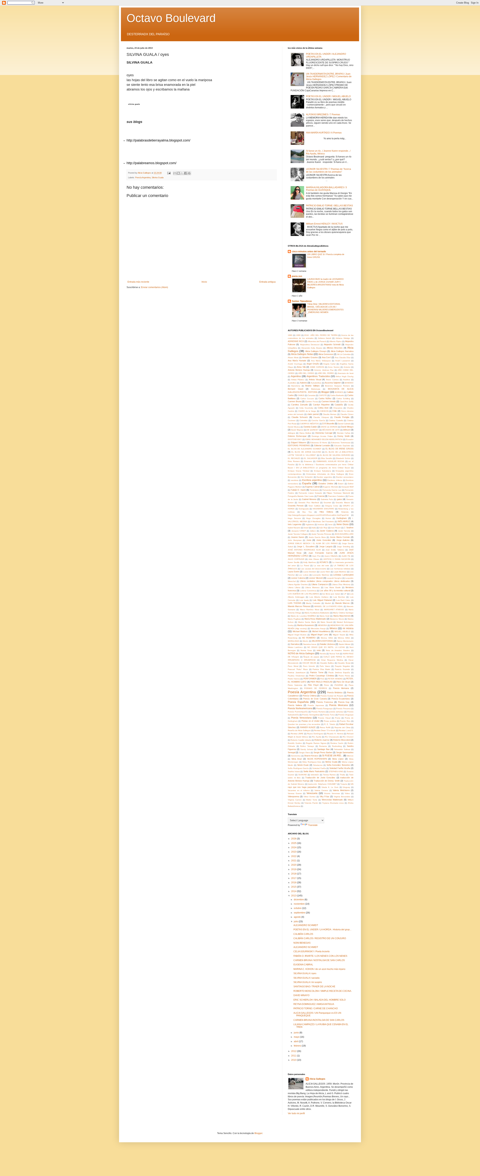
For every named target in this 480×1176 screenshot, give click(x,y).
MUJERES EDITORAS (322, 641)
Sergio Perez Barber (323, 752)
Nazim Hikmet (345, 644)
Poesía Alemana (341, 688)
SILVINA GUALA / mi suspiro (307, 982)
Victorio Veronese (332, 793)
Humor (328, 518)
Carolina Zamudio (299, 404)
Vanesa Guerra (295, 793)
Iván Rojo (323, 528)
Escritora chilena (334, 480)
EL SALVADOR (310, 458)
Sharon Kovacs (311, 756)
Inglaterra (310, 524)
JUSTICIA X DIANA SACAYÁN (336, 559)
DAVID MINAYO (301, 995)
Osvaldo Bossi (344, 663)
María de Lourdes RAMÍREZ (303, 616)
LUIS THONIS (294, 603)
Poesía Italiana (295, 705)
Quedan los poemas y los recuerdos (304, 724)
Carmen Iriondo (329, 401)
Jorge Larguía (325, 546)
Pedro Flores (344, 676)
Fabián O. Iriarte (298, 490)
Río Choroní (348, 737)
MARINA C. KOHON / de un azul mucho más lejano (319, 969)
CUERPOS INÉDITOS (309, 424)
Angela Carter (329, 364)
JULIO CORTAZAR (296, 559)
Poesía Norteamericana (300, 708)
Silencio (350, 756)
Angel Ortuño (313, 364)
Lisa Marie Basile (333, 587)
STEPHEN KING (336, 771)
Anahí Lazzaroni (342, 361)
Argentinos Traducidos (318, 376)
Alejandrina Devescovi (310, 345)
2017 (294, 878)
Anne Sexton (334, 367)
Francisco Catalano (336, 496)
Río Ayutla (316, 737)
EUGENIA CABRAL (303, 964)
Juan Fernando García (320, 553)
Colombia (303, 420)
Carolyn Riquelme (321, 404)
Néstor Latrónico (295, 647)
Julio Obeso (313, 559)
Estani (341, 484)
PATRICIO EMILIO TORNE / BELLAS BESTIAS (329, 205)
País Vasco (325, 666)
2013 (294, 895)
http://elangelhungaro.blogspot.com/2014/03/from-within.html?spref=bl (318, 515)
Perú (322, 679)
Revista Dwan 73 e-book (324, 730)
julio (296, 921)
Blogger (325, 392)
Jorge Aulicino (343, 540)
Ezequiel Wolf (347, 487)
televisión (315, 775)
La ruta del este (321, 565)
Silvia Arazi (296, 759)
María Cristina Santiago (343, 613)
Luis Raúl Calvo (343, 600)
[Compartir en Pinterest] (189, 173)
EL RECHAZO (294, 458)
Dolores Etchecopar (297, 436)
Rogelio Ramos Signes (316, 743)
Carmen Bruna (294, 401)
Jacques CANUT (298, 531)
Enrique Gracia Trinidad (298, 471)
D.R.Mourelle (328, 423)
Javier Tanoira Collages (298, 534)
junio (296, 1032)
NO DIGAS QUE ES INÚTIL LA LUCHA (326, 647)
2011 (294, 1055)
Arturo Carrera (332, 380)
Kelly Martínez (309, 562)
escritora (294, 480)
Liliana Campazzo (319, 584)
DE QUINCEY (313, 430)
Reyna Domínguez (315, 734)
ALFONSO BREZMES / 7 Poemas (323, 114)
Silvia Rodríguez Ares (311, 762)
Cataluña (339, 404)
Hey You (307, 512)
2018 (294, 873)
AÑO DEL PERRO (326, 373)
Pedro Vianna (294, 679)
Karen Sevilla (293, 562)
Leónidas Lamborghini (343, 575)
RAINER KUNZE (308, 727)
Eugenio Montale (330, 487)
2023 (294, 851)
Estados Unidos (326, 483)
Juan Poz (316, 556)
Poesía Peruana (343, 708)
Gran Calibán (315, 506)
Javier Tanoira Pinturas (321, 534)
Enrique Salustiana (322, 471)
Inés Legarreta (294, 524)
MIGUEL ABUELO (342, 631)
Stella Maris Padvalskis (314, 771)
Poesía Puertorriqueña (298, 712)
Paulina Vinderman (296, 676)
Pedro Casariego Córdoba (321, 675)
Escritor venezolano (344, 477)
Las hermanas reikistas (340, 569)
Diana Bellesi (305, 433)
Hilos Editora (326, 512)
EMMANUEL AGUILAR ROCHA (330, 461)
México (333, 628)
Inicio (204, 282)
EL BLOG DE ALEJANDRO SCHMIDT (304, 449)
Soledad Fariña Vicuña (339, 768)
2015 (294, 887)
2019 (294, 869)
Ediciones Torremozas (340, 443)
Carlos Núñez (325, 398)
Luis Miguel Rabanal (322, 600)
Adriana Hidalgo (343, 338)
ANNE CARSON (317, 367)
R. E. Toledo (329, 724)
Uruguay (346, 787)
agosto (297, 917)
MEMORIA (322, 625)
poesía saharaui (336, 712)
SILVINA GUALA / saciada (306, 978)
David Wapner (297, 430)
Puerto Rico (345, 721)
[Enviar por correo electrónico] (175, 173)
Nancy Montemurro (345, 641)
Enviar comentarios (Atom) (154, 287)
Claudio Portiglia (342, 417)
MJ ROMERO (309, 638)
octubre (298, 908)
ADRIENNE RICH (296, 341)
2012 (294, 1051)
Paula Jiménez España (339, 672)
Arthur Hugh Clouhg (344, 376)
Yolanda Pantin (311, 803)
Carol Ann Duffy (346, 401)
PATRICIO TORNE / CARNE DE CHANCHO (315, 1008)
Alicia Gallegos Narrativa (342, 351)
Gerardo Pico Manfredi (308, 503)
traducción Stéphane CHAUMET (322, 784)
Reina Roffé (325, 727)
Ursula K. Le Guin (330, 787)
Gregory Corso (331, 506)
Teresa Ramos (329, 775)
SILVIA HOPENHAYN (317, 759)
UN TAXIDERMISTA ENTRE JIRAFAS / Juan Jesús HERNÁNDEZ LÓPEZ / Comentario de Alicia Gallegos (329, 77)
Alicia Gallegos (317, 1079)
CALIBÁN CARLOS (303, 934)
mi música (348, 628)
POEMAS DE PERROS (315, 688)
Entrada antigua (267, 282)
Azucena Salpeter (333, 383)
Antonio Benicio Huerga (299, 370)
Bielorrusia (315, 389)
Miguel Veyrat (339, 635)
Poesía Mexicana (338, 705)
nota (319, 650)
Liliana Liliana (294, 587)
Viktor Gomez (310, 797)
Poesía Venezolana (301, 717)
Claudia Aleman (330, 414)
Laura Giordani (309, 572)
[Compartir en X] (182, 173)
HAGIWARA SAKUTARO (323, 509)
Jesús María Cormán (340, 537)
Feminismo (314, 490)
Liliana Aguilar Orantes (298, 584)
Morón (305, 641)
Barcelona (295, 386)
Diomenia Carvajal (323, 433)
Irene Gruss (343, 524)
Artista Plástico (297, 380)
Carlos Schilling (343, 398)
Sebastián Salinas (342, 749)
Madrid (328, 603)
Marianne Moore (337, 619)
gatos (339, 499)
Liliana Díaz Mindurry (341, 584)
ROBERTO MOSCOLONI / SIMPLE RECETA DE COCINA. (322, 991)
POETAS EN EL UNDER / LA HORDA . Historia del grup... (322, 929)
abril (296, 1041)
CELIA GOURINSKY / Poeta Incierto (311, 951)
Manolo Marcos (342, 603)
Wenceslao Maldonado (332, 800)
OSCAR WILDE (309, 663)
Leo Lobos (303, 575)
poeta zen (297, 276)
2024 (294, 847)
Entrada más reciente (138, 282)
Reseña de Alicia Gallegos (299, 730)
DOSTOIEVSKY (295, 439)
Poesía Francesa (324, 702)
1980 (290, 335)
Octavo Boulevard (171, 18)
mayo (297, 1037)
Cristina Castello (336, 420)
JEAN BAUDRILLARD (344, 534)
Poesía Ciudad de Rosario (332, 696)
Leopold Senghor (334, 578)
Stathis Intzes (294, 771)
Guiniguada (304, 509)
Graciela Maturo (343, 503)
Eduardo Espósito (342, 446)
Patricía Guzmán (342, 669)
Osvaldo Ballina (327, 663)
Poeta (337, 718)
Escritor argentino (324, 477)
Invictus (321, 524)
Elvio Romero (294, 461)
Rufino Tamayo (307, 746)
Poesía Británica (334, 692)
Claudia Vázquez (321, 417)
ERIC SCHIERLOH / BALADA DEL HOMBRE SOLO (319, 1000)
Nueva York (334, 654)
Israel (306, 528)
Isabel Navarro (294, 528)
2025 (294, 843)
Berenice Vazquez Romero (337, 386)
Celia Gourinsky (306, 408)
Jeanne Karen (297, 537)
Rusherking (337, 746)
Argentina (296, 376)
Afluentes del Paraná (317, 341)
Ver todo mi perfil (296, 1113)
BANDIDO (349, 383)
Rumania (323, 746)
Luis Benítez (339, 597)
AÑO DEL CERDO (306, 373)
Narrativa (295, 644)
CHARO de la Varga (307, 411)
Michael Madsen (300, 631)
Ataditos (346, 380)
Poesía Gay (344, 702)
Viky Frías (324, 796)
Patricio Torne (316, 672)
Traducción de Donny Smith (327, 781)
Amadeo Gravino (310, 357)
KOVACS (324, 562)
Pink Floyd (313, 685)
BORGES (339, 392)
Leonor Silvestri (316, 578)
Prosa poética (330, 721)
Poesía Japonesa (316, 705)
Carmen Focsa (311, 401)
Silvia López (338, 759)
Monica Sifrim (327, 638)
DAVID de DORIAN (329, 427)
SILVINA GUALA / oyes (304, 973)
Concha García (318, 420)
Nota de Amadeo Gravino (338, 650)
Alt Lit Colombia (344, 354)
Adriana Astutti (324, 338)
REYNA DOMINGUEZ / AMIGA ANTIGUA (313, 1004)
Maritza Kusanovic (305, 625)
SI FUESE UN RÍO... (332, 755)
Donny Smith (343, 436)
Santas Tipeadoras (302, 301)
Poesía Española (298, 701)
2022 (294, 856)
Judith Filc (346, 556)
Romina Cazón (337, 743)
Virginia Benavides (342, 797)
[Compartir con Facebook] (186, 173)
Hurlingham (341, 518)
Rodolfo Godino (295, 743)
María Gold (324, 616)
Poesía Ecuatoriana (341, 699)
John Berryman (295, 540)
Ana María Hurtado (297, 360)
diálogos (291, 433)
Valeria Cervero (321, 790)
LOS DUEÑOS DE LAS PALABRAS (303, 594)
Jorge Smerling (343, 547)
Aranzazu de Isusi (346, 373)
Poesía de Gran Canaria (315, 699)
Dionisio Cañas (343, 433)
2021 (294, 860)
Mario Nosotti (326, 622)
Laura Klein (325, 572)
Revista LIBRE (297, 734)
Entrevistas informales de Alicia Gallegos (325, 474)
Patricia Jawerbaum (296, 672)
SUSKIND (302, 775)
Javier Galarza (327, 531)
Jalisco (313, 531)
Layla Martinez (340, 572)
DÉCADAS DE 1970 (331, 430)
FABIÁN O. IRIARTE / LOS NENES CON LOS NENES (320, 956)
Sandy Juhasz (306, 749)
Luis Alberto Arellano (318, 597)
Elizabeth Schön (343, 458)
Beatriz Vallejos (312, 386)
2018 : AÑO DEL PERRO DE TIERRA (321, 335)
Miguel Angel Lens (319, 634)
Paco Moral (293, 666)
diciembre (299, 899)
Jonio (308, 540)
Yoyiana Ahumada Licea (333, 803)
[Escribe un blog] (178, 173)
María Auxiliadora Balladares (317, 613)
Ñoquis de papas (311, 657)
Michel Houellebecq (321, 631)
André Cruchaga (295, 364)
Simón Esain (303, 765)
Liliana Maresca (312, 587)
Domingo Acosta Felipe (322, 436)
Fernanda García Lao (331, 490)
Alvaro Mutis (293, 357)
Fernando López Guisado (310, 493)
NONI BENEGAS (301, 943)
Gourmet (327, 503)
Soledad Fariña (319, 768)
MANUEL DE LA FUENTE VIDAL (328, 606)
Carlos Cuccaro (307, 398)
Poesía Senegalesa (311, 715)
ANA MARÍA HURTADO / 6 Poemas (324, 132)
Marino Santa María (307, 622)
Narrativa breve (309, 644)
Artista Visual (315, 379)
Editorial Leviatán (322, 445)
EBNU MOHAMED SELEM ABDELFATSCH (324, 439)
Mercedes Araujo (318, 628)
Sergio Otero (304, 753)
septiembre (300, 912)
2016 (294, 882)
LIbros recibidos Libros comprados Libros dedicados (325, 581)
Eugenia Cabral (312, 487)
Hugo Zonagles (313, 518)
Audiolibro (292, 383)
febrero (298, 1045)
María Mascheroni (341, 616)
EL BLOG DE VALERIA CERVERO (335, 455)
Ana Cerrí (326, 357)
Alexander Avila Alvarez (311, 348)
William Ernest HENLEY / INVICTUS (324, 223)
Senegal (291, 752)
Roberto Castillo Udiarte (301, 740)
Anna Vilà (301, 367)
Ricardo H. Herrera (335, 734)
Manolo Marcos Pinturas (299, 606)
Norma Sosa (306, 650)
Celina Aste (323, 408)
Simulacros (317, 765)
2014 (294, 891)
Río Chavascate (332, 737)
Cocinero (292, 420)
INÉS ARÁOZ (344, 521)
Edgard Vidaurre (298, 442)
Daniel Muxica (294, 427)
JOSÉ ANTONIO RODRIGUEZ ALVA (304, 550)
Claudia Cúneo (346, 414)
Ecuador (349, 439)
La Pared (304, 565)
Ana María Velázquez (321, 361)
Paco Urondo (309, 666)
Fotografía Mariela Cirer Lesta (301, 496)
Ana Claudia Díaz (342, 357)
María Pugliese (294, 619)
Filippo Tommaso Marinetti (338, 493)
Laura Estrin (293, 571)
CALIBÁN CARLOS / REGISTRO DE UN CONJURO (319, 938)
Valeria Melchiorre (341, 790)
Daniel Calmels (344, 424)
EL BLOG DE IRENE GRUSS (339, 449)
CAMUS (301, 395)
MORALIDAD (293, 641)
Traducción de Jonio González (320, 777)
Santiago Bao (323, 749)
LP (345, 594)
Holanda (345, 512)
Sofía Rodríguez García (298, 768)
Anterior (347, 367)
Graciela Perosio (296, 506)
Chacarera (337, 408)
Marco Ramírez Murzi (309, 610)
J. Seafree (348, 527)
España (306, 483)
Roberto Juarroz (321, 740)
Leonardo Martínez (320, 575)
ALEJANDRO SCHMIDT (305, 925)
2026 (294, 838)
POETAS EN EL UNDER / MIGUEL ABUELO (328, 96)
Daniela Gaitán (310, 427)
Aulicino (303, 383)
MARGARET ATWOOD (334, 610)
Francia (320, 496)
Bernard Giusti (295, 389)
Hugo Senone (294, 518)
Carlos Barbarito (337, 395)
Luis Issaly (304, 600)
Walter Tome (311, 800)
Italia (314, 528)
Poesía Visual (324, 718)
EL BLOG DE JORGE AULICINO (306, 452)
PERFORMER (309, 678)
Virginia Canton (295, 800)
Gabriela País (327, 499)
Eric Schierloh (307, 477)
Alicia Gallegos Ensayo (316, 351)
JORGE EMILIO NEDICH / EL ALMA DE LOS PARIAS (313, 543)
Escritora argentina (312, 480)
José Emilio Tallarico (335, 550)
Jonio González (323, 540)
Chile (334, 411)
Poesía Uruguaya (345, 715)
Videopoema (293, 796)
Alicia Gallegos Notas (302, 354)
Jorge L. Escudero (306, 546)
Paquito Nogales (342, 666)
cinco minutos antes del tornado (309, 251)
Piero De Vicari (343, 682)
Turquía (343, 784)
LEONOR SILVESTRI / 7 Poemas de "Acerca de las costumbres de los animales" (328, 170)
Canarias (311, 395)
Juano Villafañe (331, 556)
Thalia (342, 775)
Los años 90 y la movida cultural (335, 590)
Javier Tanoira (344, 531)
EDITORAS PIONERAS (299, 445)
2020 (294, 865)
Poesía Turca (329, 715)
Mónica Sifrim (344, 638)
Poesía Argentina (143, 177)
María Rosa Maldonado (315, 619)
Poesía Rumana (318, 712)
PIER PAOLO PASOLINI (321, 682)
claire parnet (313, 414)
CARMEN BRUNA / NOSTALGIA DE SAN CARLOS (319, 960)
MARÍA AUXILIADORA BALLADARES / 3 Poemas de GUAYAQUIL (326, 188)
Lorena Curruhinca (308, 591)
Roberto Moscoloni (341, 740)
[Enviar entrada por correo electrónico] (168, 173)
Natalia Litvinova (327, 644)
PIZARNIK (338, 685)
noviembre (299, 904)
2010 (294, 1060)
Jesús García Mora (317, 537)
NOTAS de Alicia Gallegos (301, 653)
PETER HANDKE (335, 679)
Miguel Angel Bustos (297, 635)
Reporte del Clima (342, 727)
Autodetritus (316, 383)
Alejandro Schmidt (332, 344)
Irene (330, 524)
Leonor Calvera (298, 578)
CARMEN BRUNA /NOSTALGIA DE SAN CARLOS (318, 1020)
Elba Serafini (326, 458)
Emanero (308, 461)
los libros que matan (331, 594)
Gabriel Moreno (309, 499)
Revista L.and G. (346, 730)
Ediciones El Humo (318, 443)
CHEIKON (324, 411)
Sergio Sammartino (344, 752)
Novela (323, 654)
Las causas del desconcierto (313, 569)
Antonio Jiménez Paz (323, 370)
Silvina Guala (158, 177)
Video (347, 793)
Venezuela (312, 793)
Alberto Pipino (335, 341)
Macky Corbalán (313, 603)
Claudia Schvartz (300, 417)
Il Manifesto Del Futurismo (322, 521)
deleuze (346, 430)
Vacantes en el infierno (299, 790)
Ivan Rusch (336, 528)
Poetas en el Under (311, 721)
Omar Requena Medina (332, 660)
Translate (313, 825)
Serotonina (296, 756)
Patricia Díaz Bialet (321, 669)
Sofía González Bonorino (338, 765)
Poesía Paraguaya (324, 708)
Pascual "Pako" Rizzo (298, 669)
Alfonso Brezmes (335, 348)
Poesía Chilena (309, 696)
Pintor (326, 685)
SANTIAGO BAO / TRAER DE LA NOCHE (314, 986)
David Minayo (347, 427)
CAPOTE (323, 395)
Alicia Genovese (325, 354)
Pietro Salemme (295, 685)
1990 (298, 335)
